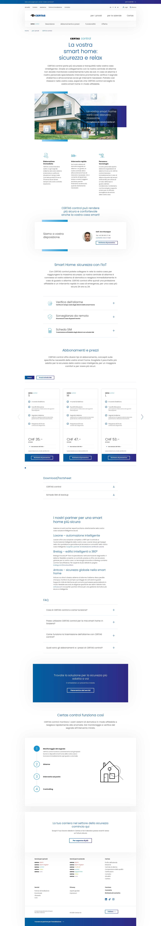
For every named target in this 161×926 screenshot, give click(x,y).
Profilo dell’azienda (111, 862)
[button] (96, 15)
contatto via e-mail (103, 238)
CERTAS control (47, 31)
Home (27, 31)
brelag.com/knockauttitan (63, 565)
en (118, 7)
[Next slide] (142, 417)
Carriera (35, 7)
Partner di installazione (55, 7)
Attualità (27, 7)
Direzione (108, 865)
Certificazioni (109, 872)
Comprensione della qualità (114, 869)
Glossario (38, 895)
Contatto (67, 7)
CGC (36, 898)
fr (113, 7)
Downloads (38, 893)
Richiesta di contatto (112, 893)
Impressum (73, 893)
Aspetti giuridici (75, 891)
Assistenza (43, 7)
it (115, 7)
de (110, 7)
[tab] (29, 377)
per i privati (35, 31)
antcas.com (57, 587)
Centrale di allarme (111, 867)
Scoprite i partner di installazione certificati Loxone (85, 547)
